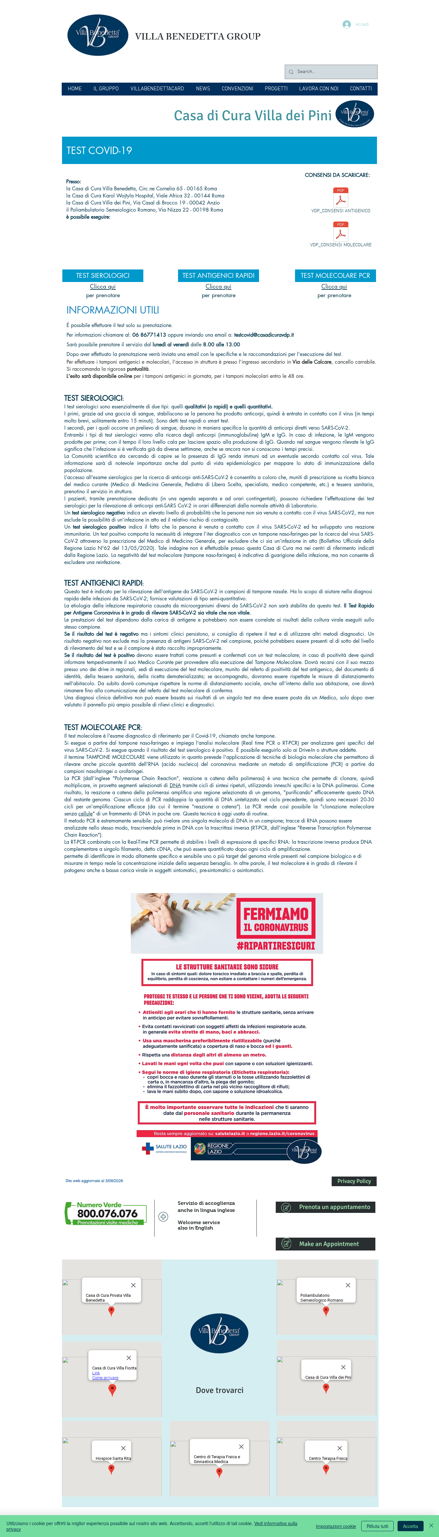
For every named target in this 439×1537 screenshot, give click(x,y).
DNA (175, 785)
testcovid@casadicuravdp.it (264, 335)
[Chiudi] (431, 1526)
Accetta (410, 1526)
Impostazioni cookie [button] (336, 1526)
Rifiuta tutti (377, 1526)
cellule (85, 813)
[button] (105, 89)
